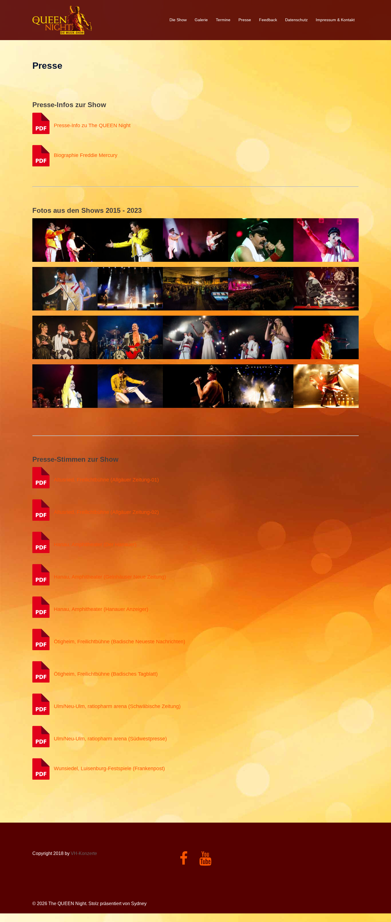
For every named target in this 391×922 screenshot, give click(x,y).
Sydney (139, 903)
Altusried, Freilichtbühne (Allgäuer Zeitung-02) (106, 512)
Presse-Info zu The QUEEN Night (92, 125)
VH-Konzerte (84, 853)
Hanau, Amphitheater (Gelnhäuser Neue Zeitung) (110, 577)
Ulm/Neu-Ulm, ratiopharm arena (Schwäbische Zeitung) (117, 706)
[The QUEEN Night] (62, 20)
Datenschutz (296, 19)
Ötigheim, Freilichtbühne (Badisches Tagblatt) (106, 674)
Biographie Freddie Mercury (85, 155)
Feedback (268, 19)
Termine (223, 19)
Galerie (201, 19)
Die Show (178, 19)
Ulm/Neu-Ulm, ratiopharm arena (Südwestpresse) (110, 739)
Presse (244, 19)
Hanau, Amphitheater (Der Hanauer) (95, 545)
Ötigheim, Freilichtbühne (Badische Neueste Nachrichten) (119, 642)
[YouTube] (205, 862)
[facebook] (183, 862)
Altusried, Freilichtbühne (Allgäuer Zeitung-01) (106, 480)
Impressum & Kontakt (335, 19)
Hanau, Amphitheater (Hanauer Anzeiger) (101, 609)
